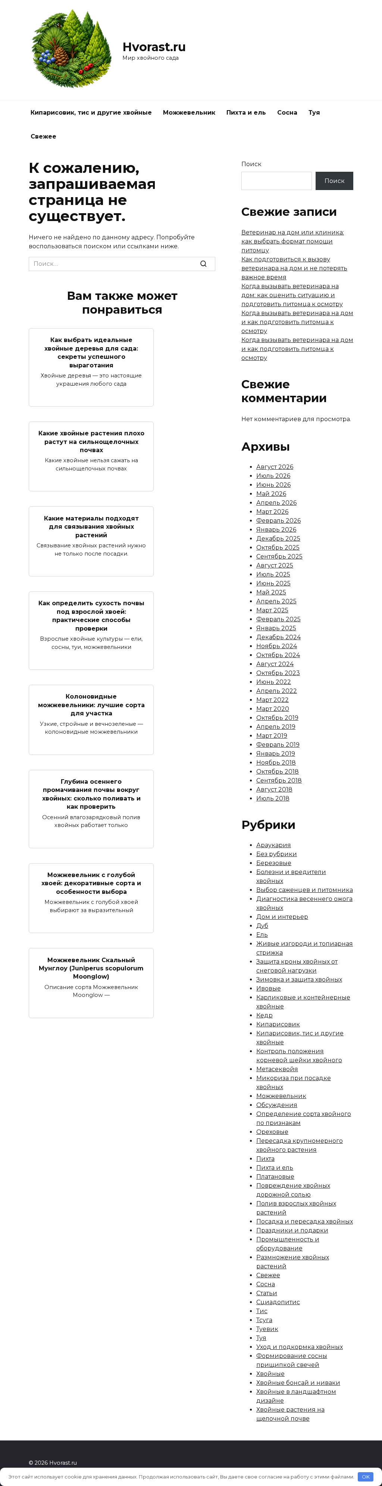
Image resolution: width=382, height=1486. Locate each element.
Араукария (273, 845)
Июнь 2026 (273, 484)
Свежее (43, 136)
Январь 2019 (275, 753)
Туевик (267, 1329)
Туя (314, 112)
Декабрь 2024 (278, 637)
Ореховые (272, 1131)
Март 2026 (272, 511)
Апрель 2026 (276, 502)
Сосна (287, 112)
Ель (262, 934)
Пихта (265, 1158)
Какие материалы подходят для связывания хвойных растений (91, 526)
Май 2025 (271, 592)
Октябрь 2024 (278, 655)
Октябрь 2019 (277, 717)
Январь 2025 (276, 628)
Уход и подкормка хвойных (299, 1346)
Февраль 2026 (278, 520)
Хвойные (270, 1373)
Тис (261, 1311)
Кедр (264, 1015)
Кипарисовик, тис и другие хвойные (91, 112)
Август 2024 (275, 664)
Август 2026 (274, 466)
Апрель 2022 (276, 690)
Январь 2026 (276, 529)
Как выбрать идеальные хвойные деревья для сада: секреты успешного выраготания (91, 352)
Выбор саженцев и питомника (304, 889)
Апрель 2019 (275, 726)
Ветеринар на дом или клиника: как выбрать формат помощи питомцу (292, 241)
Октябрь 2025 (278, 547)
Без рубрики (276, 854)
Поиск (251, 164)
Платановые (275, 1176)
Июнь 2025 (273, 583)
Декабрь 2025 (278, 538)
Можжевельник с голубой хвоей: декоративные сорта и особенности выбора (91, 883)
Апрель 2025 (276, 601)
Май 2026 (271, 493)
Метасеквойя (277, 1069)
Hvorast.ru (154, 47)
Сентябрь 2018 (279, 780)
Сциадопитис (278, 1302)
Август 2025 (274, 565)
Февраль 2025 (278, 619)
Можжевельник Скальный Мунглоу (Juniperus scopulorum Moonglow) (91, 968)
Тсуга (264, 1320)
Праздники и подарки (292, 1230)
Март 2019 (271, 735)
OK (366, 1477)
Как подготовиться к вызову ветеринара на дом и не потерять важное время (294, 268)
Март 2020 (272, 708)
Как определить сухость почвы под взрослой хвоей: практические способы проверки (91, 616)
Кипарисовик (278, 1024)
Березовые (273, 863)
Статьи (266, 1293)
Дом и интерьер (282, 916)
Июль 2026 (273, 475)
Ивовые (268, 988)
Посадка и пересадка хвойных (304, 1221)
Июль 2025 (273, 574)
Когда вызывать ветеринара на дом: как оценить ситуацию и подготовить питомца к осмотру (292, 295)
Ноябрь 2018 (276, 762)
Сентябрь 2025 (279, 556)
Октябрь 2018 (277, 771)
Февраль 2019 (278, 744)
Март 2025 (272, 610)
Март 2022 (272, 699)
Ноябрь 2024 (276, 646)
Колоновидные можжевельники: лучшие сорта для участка (91, 705)
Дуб (262, 925)
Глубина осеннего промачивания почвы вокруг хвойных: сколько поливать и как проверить (91, 794)
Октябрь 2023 (278, 673)
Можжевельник (189, 112)
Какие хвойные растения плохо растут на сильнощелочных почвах (91, 442)
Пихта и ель (246, 112)
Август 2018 (274, 789)
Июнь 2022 (273, 682)
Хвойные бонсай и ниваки (298, 1382)
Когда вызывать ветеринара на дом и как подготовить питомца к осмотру (297, 322)
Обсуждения (276, 1105)
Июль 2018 (272, 798)
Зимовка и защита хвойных (299, 979)
